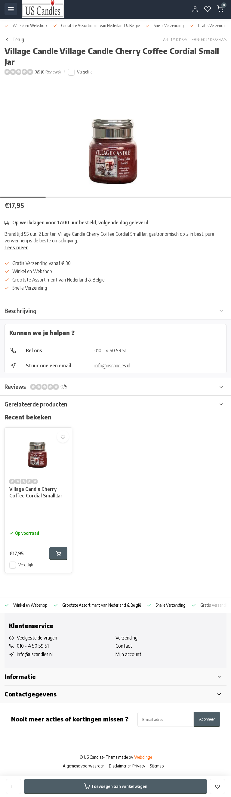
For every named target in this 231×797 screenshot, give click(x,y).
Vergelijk (84, 71)
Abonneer (207, 718)
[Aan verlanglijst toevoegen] (63, 437)
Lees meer (16, 247)
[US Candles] (43, 9)
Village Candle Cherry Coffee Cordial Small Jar (36, 492)
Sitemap (157, 765)
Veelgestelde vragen (37, 638)
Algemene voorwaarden (83, 765)
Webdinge (143, 757)
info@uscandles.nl (112, 366)
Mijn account (128, 654)
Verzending (126, 638)
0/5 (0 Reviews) (48, 71)
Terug (18, 39)
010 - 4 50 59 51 (110, 350)
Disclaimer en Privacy (127, 765)
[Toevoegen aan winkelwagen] (58, 553)
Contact (124, 646)
